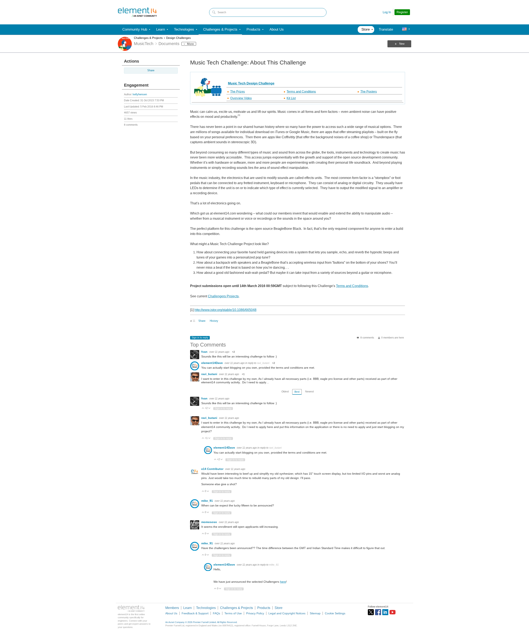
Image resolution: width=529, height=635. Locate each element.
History (214, 320)
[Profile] (404, 29)
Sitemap (315, 613)
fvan (204, 351)
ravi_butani (263, 363)
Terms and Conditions (301, 91)
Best (296, 391)
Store (278, 608)
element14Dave (212, 363)
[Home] (137, 12)
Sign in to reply (200, 337)
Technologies (206, 608)
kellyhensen (140, 94)
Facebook (378, 612)
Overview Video (241, 98)
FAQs (216, 613)
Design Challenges (178, 37)
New (401, 43)
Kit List (291, 98)
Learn (187, 608)
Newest (309, 391)
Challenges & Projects (148, 37)
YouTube (393, 612)
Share (150, 70)
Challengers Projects (223, 296)
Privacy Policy (255, 613)
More (190, 43)
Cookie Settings (335, 613)
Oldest (285, 391)
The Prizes (237, 91)
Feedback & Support (195, 613)
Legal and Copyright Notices (286, 613)
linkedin (385, 612)
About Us (171, 613)
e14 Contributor (212, 469)
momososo (209, 522)
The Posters (368, 91)
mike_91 (207, 500)
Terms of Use (233, 613)
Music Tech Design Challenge (251, 83)
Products (263, 608)
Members (172, 608)
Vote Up (203, 408)
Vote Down (209, 408)
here (283, 581)
